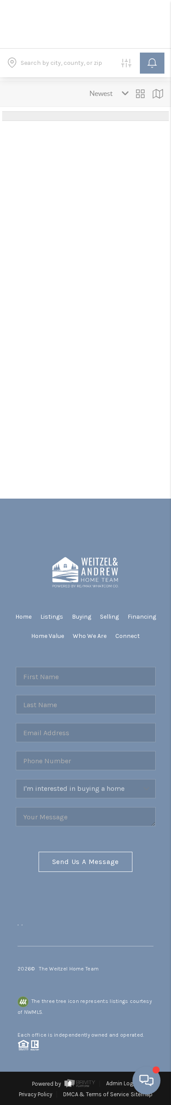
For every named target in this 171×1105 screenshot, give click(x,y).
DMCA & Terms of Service (96, 1094)
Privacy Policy (35, 1094)
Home (23, 616)
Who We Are (90, 636)
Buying (81, 616)
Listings (51, 616)
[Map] (158, 94)
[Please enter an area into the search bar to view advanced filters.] (126, 63)
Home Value (47, 636)
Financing (142, 616)
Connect (127, 636)
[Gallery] (140, 94)
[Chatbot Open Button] (146, 1080)
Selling (109, 616)
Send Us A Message (85, 861)
